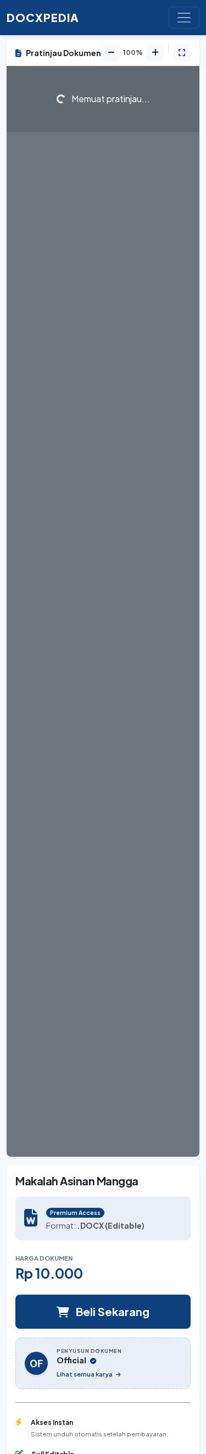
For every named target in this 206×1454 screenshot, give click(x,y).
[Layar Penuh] (182, 53)
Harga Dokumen (44, 1258)
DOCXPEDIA (43, 17)
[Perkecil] (111, 53)
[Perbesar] (155, 53)
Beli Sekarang (111, 1311)
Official (72, 1360)
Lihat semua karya (85, 1374)
